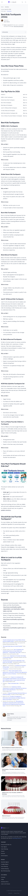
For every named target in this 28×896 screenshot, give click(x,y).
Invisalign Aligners (4, 864)
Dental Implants (4, 855)
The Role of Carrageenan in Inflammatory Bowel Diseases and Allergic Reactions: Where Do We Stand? (14, 698)
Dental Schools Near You (6, 844)
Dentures (3, 853)
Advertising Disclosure (17, 838)
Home (2, 6)
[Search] (25, 2)
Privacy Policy (17, 893)
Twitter (2, 879)
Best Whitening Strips (5, 870)
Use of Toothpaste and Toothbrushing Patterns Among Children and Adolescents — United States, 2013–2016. (13, 651)
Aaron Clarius (7, 21)
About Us (10, 893)
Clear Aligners (4, 846)
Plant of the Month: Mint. (13, 683)
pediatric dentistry (6, 510)
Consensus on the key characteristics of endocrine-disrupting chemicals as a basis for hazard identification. (15, 688)
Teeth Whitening (4, 849)
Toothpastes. (6, 668)
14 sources (9, 11)
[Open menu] (2, 2)
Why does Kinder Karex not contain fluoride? (12, 646)
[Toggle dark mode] (22, 2)
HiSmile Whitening (5, 868)
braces (12, 547)
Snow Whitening (4, 866)
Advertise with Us (4, 881)
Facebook (3, 877)
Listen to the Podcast (5, 883)
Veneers (2, 851)
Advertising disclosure (18, 26)
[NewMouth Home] (12, 2)
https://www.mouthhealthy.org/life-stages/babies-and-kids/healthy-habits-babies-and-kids (14, 609)
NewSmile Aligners (5, 862)
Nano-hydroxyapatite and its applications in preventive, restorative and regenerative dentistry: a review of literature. (15, 672)
